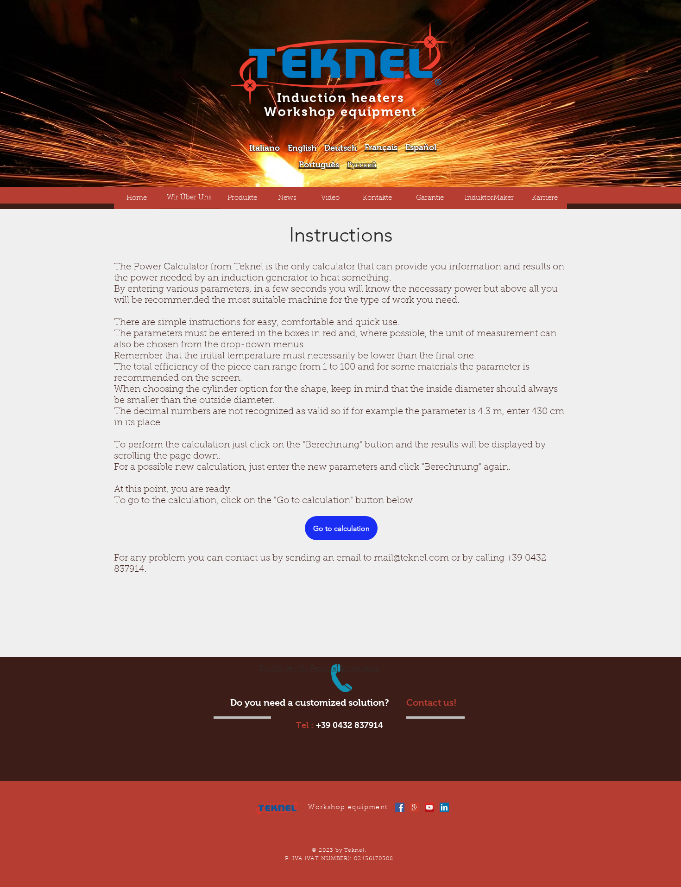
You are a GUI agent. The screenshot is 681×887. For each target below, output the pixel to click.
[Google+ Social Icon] (414, 807)
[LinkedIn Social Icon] (444, 807)
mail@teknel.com (411, 558)
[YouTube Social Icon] (429, 807)
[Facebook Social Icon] (399, 807)
